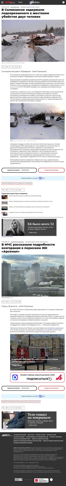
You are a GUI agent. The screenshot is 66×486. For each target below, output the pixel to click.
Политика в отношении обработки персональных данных (29, 466)
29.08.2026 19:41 (6, 241)
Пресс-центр (31, 434)
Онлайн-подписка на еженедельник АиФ (37, 436)
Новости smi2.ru (7, 236)
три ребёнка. (49, 330)
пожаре (21, 314)
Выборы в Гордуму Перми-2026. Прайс (53, 440)
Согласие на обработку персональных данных (25, 465)
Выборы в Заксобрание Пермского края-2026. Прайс (27, 440)
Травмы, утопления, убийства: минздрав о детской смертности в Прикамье (29, 206)
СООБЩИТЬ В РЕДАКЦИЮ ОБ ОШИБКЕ (22, 442)
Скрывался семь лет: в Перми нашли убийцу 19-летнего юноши (26, 212)
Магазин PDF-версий (18, 436)
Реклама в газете (51, 434)
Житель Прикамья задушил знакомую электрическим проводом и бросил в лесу (30, 201)
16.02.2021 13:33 (5, 7)
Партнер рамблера (28, 479)
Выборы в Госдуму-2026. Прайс (40, 438)
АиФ (12, 297)
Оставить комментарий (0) (51, 170)
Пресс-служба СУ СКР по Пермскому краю (13, 62)
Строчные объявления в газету (22, 438)
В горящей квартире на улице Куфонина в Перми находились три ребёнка (35, 360)
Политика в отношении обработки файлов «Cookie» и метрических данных (33, 468)
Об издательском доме (19, 434)
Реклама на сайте (40, 434)
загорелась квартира (54, 328)
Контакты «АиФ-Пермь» (56, 436)
